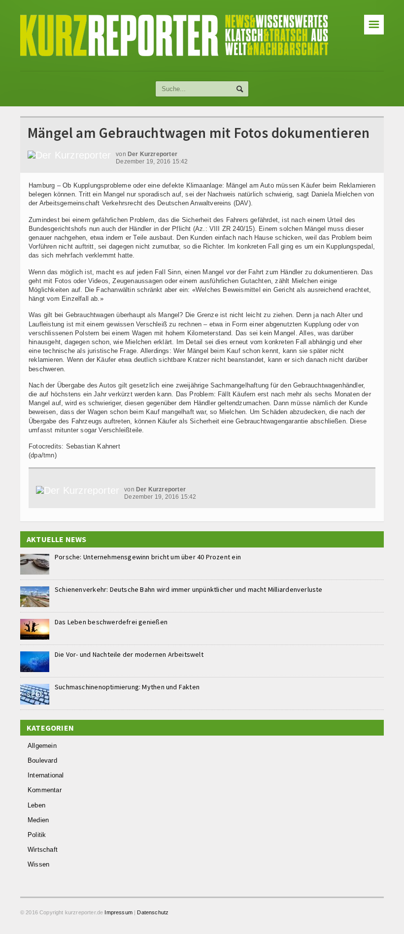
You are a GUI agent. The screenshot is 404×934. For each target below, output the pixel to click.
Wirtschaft (43, 849)
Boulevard (42, 760)
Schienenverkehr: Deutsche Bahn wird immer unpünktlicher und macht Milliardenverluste (189, 589)
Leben (36, 805)
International (46, 775)
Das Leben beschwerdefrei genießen (111, 621)
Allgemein (42, 745)
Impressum (118, 912)
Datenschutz (152, 912)
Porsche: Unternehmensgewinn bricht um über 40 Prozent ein (148, 556)
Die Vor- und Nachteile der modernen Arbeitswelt (129, 654)
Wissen (38, 864)
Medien (38, 820)
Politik (37, 834)
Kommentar (45, 790)
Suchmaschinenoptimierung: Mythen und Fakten (127, 686)
